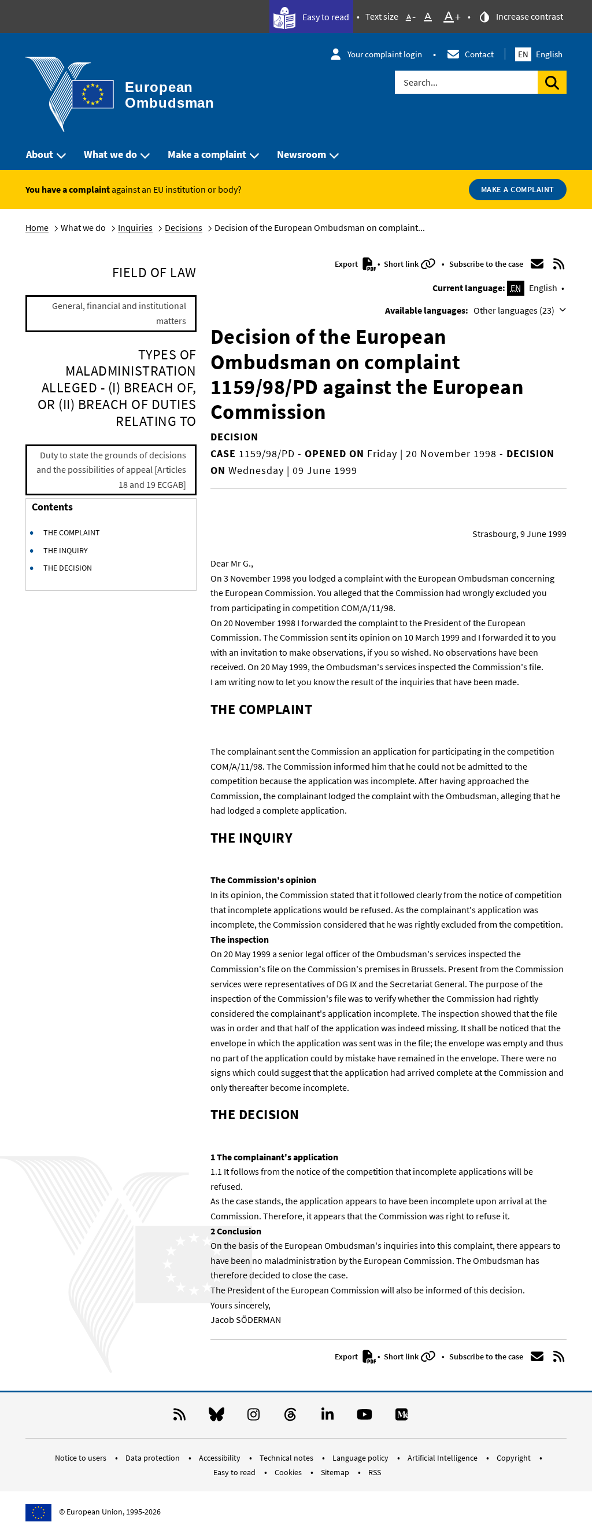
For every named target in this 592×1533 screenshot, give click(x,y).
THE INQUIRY (65, 550)
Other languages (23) (514, 310)
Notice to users (81, 1458)
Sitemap (336, 1472)
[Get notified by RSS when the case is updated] (558, 264)
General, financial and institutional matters (119, 313)
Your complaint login (385, 54)
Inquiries (135, 227)
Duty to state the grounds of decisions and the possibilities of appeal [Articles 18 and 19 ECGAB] (111, 469)
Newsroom (301, 154)
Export (347, 264)
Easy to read (325, 17)
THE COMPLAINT (71, 532)
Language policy (361, 1458)
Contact (479, 54)
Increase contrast (528, 16)
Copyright (514, 1458)
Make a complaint (207, 154)
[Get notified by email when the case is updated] (537, 264)
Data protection (153, 1458)
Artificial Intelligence (443, 1458)
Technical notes (287, 1458)
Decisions (183, 227)
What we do (110, 154)
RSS (374, 1472)
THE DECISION (67, 568)
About (39, 154)
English (540, 54)
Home (37, 227)
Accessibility (220, 1458)
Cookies (289, 1472)
